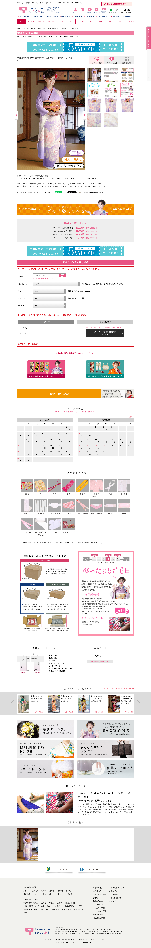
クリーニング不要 (52, 16)
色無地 (68, 891)
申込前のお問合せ (103, 12)
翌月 (131, 417)
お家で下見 (116, 16)
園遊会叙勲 (70, 903)
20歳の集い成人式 (30, 903)
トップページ (116, 901)
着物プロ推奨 (98, 888)
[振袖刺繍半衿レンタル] (45, 749)
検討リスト (90, 11)
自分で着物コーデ (103, 16)
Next (85, 115)
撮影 (25, 913)
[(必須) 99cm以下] (49, 298)
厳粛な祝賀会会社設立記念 (33, 906)
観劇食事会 (66, 909)
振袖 (25, 891)
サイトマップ (101, 939)
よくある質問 (90, 16)
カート (82, 12)
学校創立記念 (70, 906)
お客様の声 (97, 891)
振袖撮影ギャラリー (118, 888)
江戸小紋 (26, 894)
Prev (16, 115)
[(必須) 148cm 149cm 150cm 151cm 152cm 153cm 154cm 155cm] (49, 291)
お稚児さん (44, 909)
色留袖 (60, 891)
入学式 (59, 903)
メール (92, 933)
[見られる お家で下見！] (117, 393)
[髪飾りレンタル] (45, 729)
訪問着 (43, 891)
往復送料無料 (65, 16)
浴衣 (59, 894)
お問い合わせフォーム (102, 933)
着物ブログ (115, 891)
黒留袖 (51, 891)
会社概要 (48, 939)
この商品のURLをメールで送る (92, 192)
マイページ (97, 12)
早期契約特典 (127, 16)
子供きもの (70, 894)
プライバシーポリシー (80, 939)
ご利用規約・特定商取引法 (61, 939)
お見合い (58, 906)
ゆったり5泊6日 (38, 16)
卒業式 (43, 903)
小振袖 (43, 894)
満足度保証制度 (99, 918)
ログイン (75, 12)
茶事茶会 (55, 909)
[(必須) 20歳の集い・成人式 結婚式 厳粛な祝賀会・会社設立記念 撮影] (56, 284)
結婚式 (51, 903)
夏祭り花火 (78, 909)
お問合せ (92, 939)
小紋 (34, 894)
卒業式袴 (35, 891)
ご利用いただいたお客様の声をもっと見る (119, 688)
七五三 (80, 906)
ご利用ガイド (77, 16)
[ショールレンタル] (45, 769)
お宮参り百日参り (30, 909)
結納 (48, 906)
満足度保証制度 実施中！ (117, 4)
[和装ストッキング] (105, 769)
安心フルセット (24, 16)
